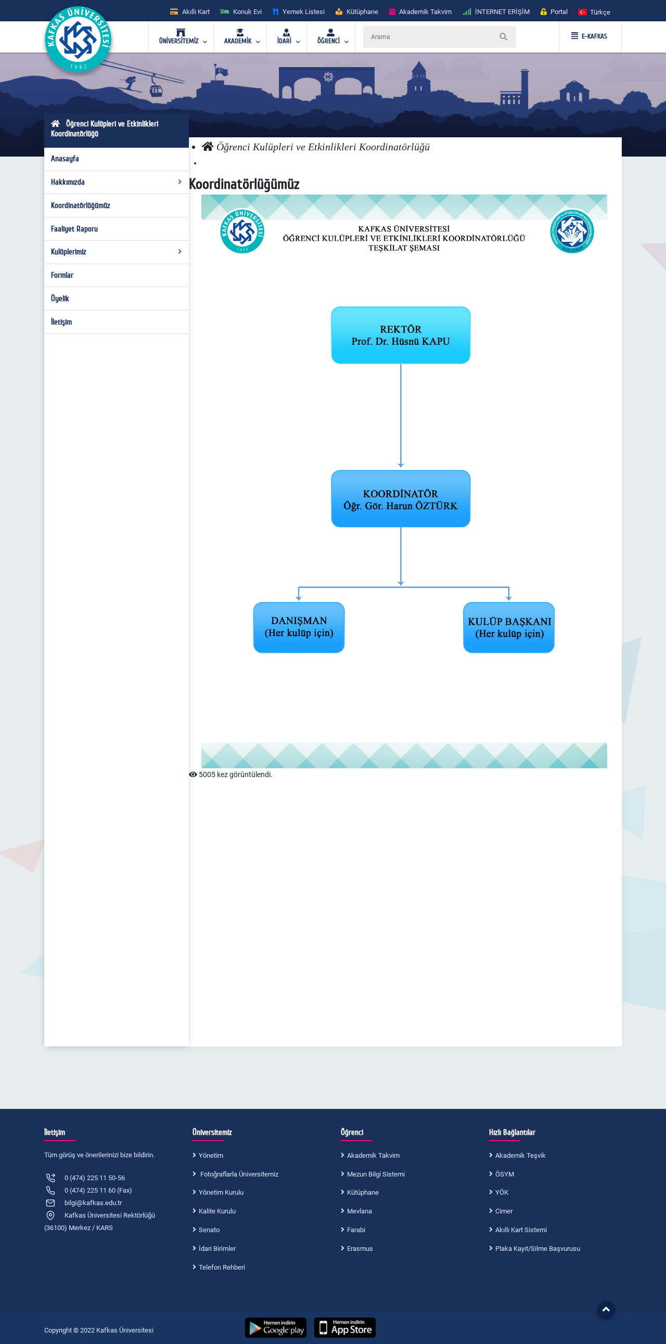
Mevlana (359, 1211)
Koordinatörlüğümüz (80, 205)
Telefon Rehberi (222, 1267)
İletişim (61, 322)
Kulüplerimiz (68, 251)
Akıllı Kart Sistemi (521, 1230)
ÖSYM (504, 1174)
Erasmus (360, 1248)
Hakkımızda (68, 182)
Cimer (504, 1211)
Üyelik (60, 298)
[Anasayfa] (208, 147)
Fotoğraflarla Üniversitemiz (238, 1174)
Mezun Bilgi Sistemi (376, 1174)
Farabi (356, 1230)
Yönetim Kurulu (221, 1192)
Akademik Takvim (373, 1155)
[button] (594, 12)
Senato (209, 1230)
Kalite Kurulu (217, 1211)
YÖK (501, 1192)
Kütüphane (363, 1192)
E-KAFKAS (594, 36)
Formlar (62, 275)
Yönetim (211, 1155)
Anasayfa (65, 158)
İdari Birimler (217, 1248)
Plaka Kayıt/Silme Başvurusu (537, 1248)
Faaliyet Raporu (74, 229)
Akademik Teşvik (520, 1155)
